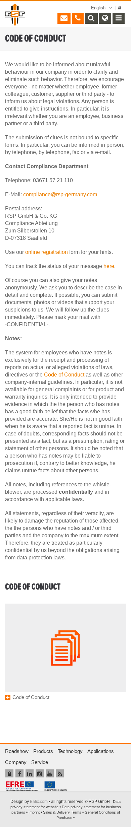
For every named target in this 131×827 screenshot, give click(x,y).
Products (43, 751)
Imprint (34, 812)
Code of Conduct (64, 374)
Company (16, 762)
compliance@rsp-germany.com (60, 194)
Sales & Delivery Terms (62, 812)
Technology (70, 751)
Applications (100, 751)
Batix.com (39, 801)
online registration (46, 252)
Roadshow (17, 751)
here (108, 266)
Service (39, 762)
